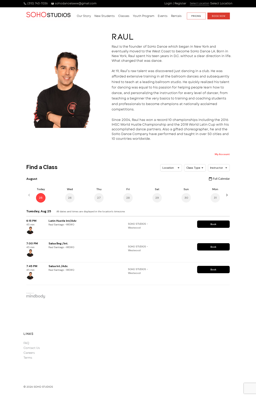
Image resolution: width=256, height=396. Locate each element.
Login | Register (175, 3)
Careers (29, 353)
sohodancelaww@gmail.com (75, 3)
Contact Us (32, 348)
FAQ (26, 343)
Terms (28, 358)
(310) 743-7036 (37, 3)
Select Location (221, 3)
